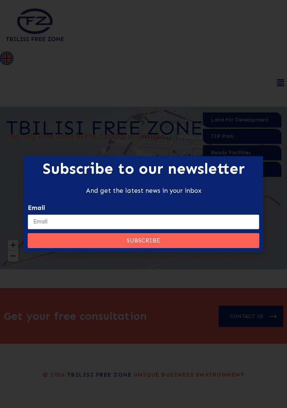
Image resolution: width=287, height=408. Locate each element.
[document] (143, 204)
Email (36, 207)
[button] (253, 166)
